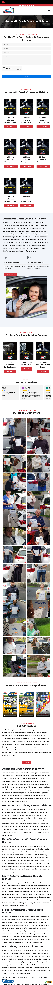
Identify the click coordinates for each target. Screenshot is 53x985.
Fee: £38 (9, 371)
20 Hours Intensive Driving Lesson (43, 120)
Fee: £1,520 (27, 166)
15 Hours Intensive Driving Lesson (26, 120)
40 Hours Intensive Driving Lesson (10, 198)
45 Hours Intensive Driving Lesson (26, 198)
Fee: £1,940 (10, 205)
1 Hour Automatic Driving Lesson (10, 364)
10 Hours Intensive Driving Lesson (10, 120)
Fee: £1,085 (43, 127)
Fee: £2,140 (27, 205)
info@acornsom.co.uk (10, 251)
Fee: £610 (10, 127)
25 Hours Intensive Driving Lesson (10, 159)
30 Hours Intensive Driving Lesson (26, 159)
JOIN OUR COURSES (10, 274)
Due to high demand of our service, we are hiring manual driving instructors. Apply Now (25, 2)
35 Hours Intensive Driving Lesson (43, 159)
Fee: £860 (27, 127)
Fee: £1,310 (10, 166)
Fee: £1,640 (43, 166)
